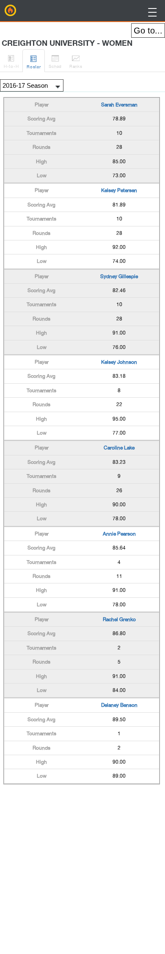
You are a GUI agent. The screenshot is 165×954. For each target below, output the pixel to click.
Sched (55, 61)
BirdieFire (10, 11)
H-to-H (11, 61)
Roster (34, 61)
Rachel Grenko (119, 619)
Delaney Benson (119, 705)
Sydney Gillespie (119, 276)
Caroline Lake (119, 448)
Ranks (75, 61)
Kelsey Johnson (119, 362)
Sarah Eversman (119, 105)
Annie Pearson (119, 534)
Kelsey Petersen (119, 190)
